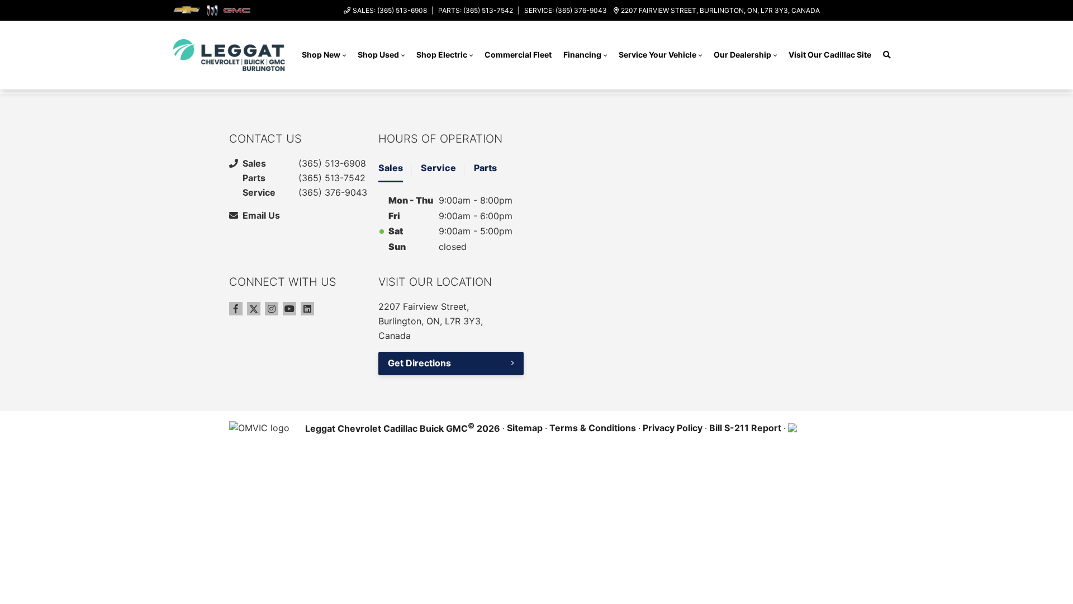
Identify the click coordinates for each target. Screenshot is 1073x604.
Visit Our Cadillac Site (830, 54)
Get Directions (419, 363)
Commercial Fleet (518, 54)
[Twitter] (253, 308)
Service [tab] (438, 167)
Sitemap (525, 427)
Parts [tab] (485, 167)
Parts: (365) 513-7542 (475, 10)
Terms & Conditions (592, 427)
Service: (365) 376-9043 (565, 10)
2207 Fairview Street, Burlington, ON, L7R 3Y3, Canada (720, 10)
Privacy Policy (672, 427)
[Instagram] (271, 308)
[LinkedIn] (307, 308)
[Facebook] (236, 308)
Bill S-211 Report (745, 427)
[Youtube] (289, 308)
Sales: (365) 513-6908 (390, 10)
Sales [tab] (390, 167)
